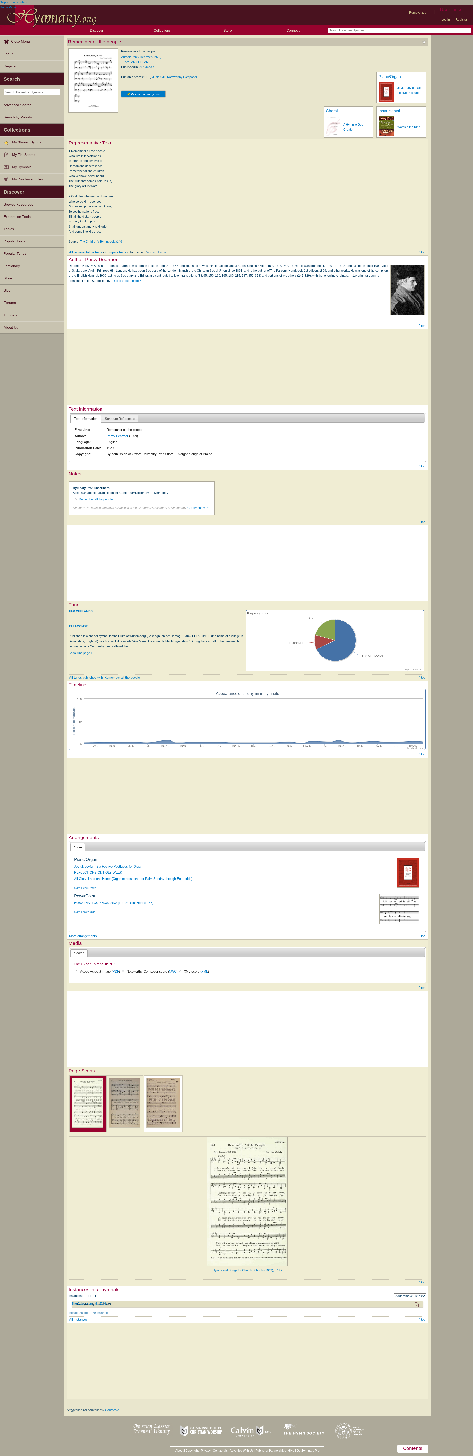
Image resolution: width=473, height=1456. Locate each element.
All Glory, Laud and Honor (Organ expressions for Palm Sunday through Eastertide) (133, 879)
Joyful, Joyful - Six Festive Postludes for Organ (108, 866)
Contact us (112, 1410)
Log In (9, 54)
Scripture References (120, 419)
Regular (150, 252)
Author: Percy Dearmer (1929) (141, 57)
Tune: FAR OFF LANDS (136, 62)
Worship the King (408, 127)
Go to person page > (127, 281)
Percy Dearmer (117, 436)
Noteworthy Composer (182, 77)
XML (204, 971)
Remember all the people (96, 499)
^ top (422, 252)
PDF (147, 77)
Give (291, 1450)
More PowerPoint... (85, 911)
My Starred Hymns (26, 142)
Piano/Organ (390, 77)
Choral (332, 111)
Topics (9, 229)
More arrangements (83, 936)
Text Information (85, 419)
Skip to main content (13, 2)
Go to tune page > (81, 653)
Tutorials (10, 315)
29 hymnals (146, 67)
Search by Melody (18, 117)
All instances (78, 1319)
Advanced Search (17, 105)
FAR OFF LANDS (81, 611)
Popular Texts (14, 241)
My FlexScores (23, 155)
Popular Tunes (15, 253)
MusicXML (159, 77)
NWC (172, 971)
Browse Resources (18, 204)
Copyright (192, 1450)
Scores (79, 953)
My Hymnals (21, 167)
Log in (445, 19)
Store (227, 30)
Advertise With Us (241, 1450)
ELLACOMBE (78, 626)
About (179, 1450)
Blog (7, 290)
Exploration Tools (17, 217)
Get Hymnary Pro (198, 508)
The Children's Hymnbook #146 (101, 241)
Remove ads (417, 12)
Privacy (206, 1450)
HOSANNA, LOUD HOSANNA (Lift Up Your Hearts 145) (113, 903)
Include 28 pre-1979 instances (89, 1312)
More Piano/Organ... (86, 887)
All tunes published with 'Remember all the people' (104, 677)
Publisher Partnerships (270, 1450)
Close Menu (20, 41)
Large (162, 252)
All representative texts (85, 252)
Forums (10, 303)
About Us (11, 327)
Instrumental (389, 111)
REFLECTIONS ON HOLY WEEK (98, 872)
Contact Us (220, 1450)
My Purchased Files (27, 179)
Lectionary (12, 266)
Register (461, 19)
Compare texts (115, 252)
